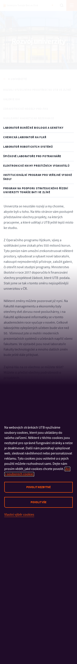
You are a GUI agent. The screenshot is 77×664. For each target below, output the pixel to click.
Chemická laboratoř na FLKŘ (24, 137)
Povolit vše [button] (38, 502)
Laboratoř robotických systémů (28, 147)
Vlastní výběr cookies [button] (19, 514)
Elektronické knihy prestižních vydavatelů (36, 166)
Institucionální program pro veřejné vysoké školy (37, 177)
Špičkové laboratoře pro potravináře (32, 156)
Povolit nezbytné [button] (38, 487)
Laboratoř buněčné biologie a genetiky (33, 128)
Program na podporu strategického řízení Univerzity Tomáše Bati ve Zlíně (35, 190)
